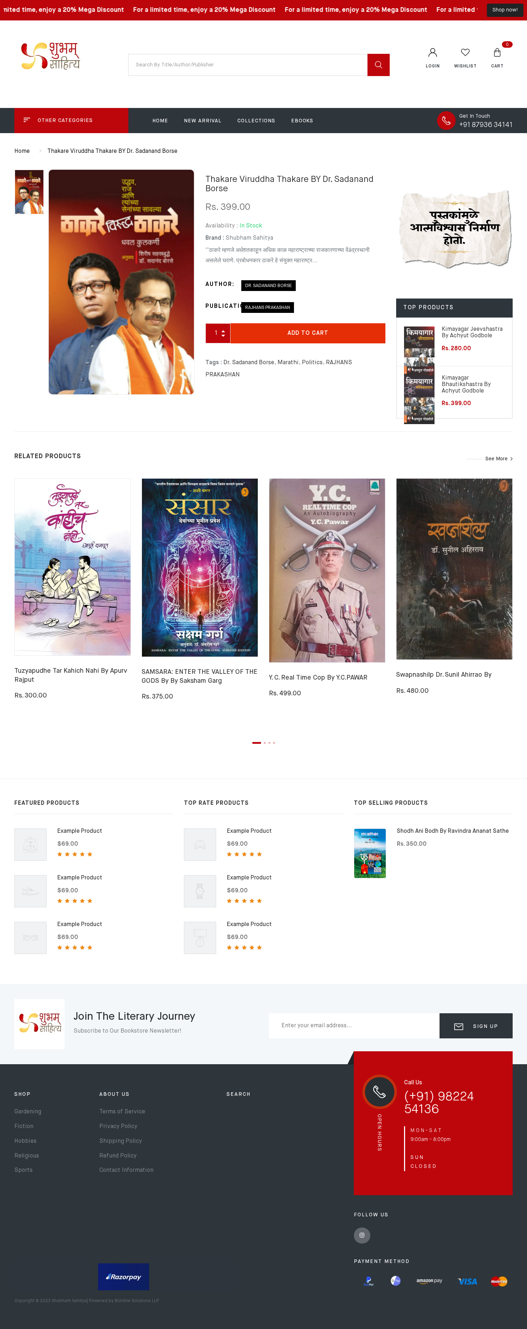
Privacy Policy (118, 1127)
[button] (497, 58)
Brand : (214, 238)
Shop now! (505, 10)
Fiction (23, 1127)
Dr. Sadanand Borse (268, 285)
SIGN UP (484, 1026)
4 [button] (274, 743)
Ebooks (302, 120)
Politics (312, 363)
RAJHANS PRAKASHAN (267, 307)
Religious (26, 1156)
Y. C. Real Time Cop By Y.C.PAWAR (318, 678)
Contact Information (126, 1170)
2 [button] (265, 743)
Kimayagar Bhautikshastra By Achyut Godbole (466, 384)
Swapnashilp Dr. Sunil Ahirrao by (444, 675)
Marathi (288, 363)
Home (160, 120)
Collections (256, 120)
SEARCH (239, 1094)
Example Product (79, 831)
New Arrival (203, 120)
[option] (121, 282)
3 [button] (269, 743)
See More (496, 458)
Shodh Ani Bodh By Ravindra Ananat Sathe (453, 831)
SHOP (22, 1094)
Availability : (221, 226)
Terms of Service (122, 1112)
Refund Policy (118, 1156)
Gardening (27, 1112)
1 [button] (256, 743)
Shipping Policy (120, 1141)
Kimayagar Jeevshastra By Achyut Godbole (472, 333)
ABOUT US (114, 1094)
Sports (23, 1170)
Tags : (213, 363)
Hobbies (25, 1141)
